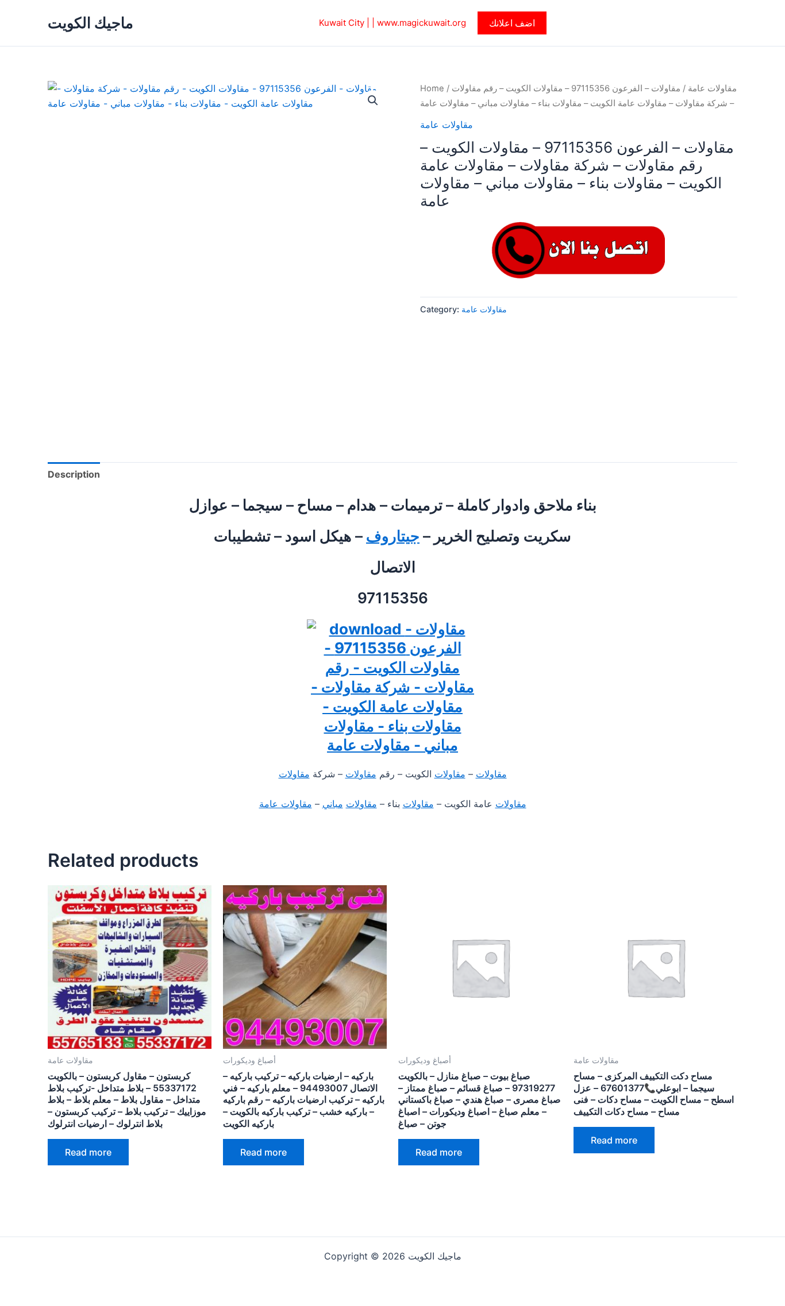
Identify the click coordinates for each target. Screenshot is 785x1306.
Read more (88, 1152)
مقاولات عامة (712, 88)
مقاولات (491, 774)
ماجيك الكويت (90, 23)
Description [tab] (74, 474)
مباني (332, 803)
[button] (512, 22)
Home (432, 88)
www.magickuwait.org (421, 22)
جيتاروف (393, 536)
